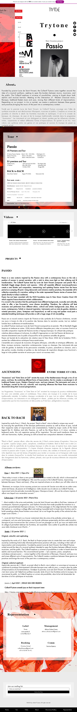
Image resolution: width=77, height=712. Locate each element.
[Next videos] (72, 231)
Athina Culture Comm (51, 629)
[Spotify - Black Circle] (74, 23)
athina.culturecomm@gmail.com (51, 631)
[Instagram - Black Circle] (74, 30)
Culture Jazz (8, 498)
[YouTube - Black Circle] (74, 34)
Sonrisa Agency (51, 646)
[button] (12, 222)
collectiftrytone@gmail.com (25, 648)
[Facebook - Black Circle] (74, 26)
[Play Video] (19, 231)
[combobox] (63, 222)
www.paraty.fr (25, 631)
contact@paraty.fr (25, 633)
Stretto (7, 531)
